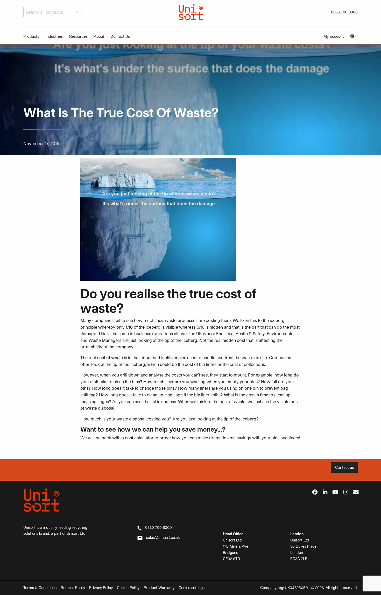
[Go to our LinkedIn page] (325, 492)
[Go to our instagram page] (345, 492)
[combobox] (52, 12)
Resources (78, 37)
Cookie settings (191, 587)
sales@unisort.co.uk (163, 537)
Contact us (344, 467)
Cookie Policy (128, 587)
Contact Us (120, 37)
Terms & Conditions (40, 587)
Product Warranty (159, 587)
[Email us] (356, 492)
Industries (54, 37)
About (99, 37)
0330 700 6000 (344, 12)
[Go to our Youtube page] (335, 492)
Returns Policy (73, 587)
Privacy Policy (101, 587)
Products (31, 37)
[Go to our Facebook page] (315, 492)
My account (333, 37)
